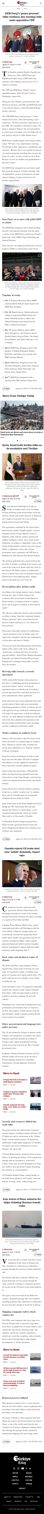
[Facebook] (26, 1468)
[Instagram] (18, 1468)
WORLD (15, 1476)
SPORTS (15, 1483)
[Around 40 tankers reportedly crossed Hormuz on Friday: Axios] (35, 1356)
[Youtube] (22, 1468)
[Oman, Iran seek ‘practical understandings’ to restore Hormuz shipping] (35, 1383)
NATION (15, 1473)
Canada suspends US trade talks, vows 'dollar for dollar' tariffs (14, 1107)
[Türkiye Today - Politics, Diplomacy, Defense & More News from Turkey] (22, 3)
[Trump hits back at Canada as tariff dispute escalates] (35, 1080)
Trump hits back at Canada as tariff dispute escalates (15, 1081)
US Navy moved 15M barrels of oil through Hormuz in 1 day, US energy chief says (15, 1370)
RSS (26, 1501)
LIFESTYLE (15, 1480)
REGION (29, 1473)
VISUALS (22, 1488)
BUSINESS (28, 1476)
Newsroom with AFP (11, 496)
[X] (14, 1468)
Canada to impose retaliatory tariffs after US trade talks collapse (15, 1094)
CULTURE (28, 1480)
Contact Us (29, 1497)
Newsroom (8, 62)
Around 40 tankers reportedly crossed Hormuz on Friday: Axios (15, 1357)
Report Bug (34, 1501)
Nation (25, 8)
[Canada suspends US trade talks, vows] (35, 1106)
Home (18, 8)
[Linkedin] (30, 1468)
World (5, 1085)
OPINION (29, 1483)
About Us (7, 1497)
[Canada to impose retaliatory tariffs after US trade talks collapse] (35, 1093)
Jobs (38, 1497)
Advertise (18, 1501)
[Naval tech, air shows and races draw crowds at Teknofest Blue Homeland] (22, 415)
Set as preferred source (34, 62)
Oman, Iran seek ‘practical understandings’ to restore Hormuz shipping (14, 1383)
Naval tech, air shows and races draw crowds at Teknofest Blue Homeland (21, 433)
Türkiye (26, 90)
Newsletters (18, 1497)
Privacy (8, 1501)
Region (5, 1362)
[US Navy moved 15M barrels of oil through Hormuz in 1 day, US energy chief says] (35, 1369)
